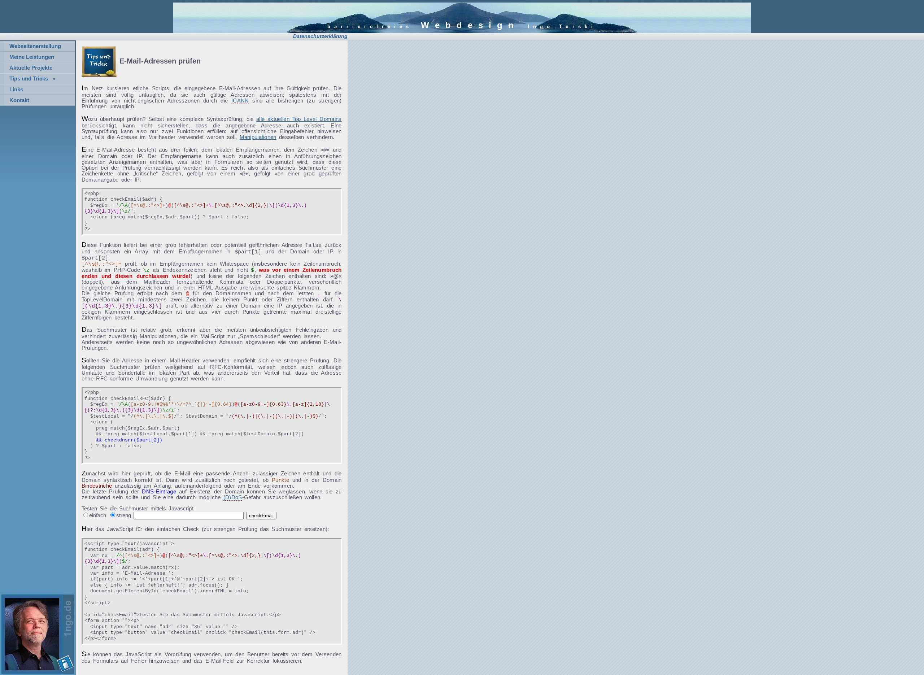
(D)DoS (232, 497)
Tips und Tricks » (32, 79)
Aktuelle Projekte (30, 68)
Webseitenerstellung (35, 46)
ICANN (240, 101)
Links (16, 89)
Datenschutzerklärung (320, 36)
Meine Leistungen (31, 57)
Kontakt (19, 100)
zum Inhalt (13, 35)
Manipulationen (258, 137)
